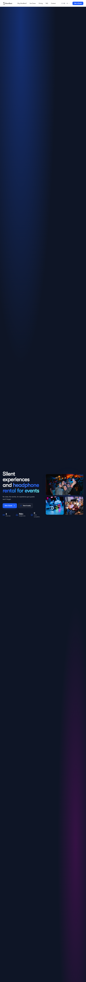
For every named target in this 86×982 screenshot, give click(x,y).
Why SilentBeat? (22, 3)
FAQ (47, 3)
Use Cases (33, 3)
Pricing (41, 3)
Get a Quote (78, 3)
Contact (53, 3)
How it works (27, 505)
